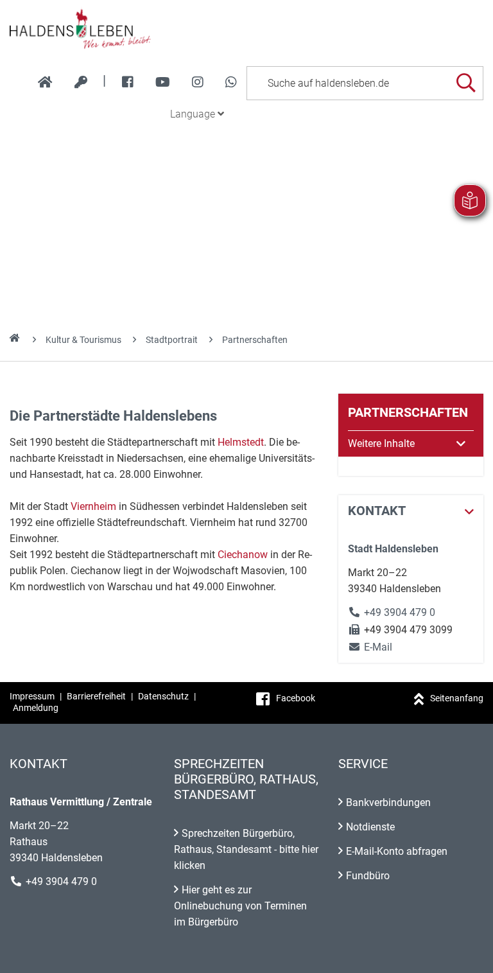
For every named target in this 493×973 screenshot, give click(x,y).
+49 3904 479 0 (399, 612)
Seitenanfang (456, 698)
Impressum (32, 696)
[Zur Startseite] (246, 28)
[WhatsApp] (231, 82)
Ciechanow (243, 554)
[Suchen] (465, 83)
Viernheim (93, 506)
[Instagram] (197, 82)
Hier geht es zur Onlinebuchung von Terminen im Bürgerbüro (240, 906)
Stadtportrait (172, 340)
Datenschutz (163, 696)
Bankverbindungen (388, 802)
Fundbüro (368, 876)
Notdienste (370, 827)
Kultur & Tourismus (83, 340)
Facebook (295, 698)
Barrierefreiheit (96, 696)
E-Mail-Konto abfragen (396, 851)
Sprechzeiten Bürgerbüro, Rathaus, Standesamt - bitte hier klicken (246, 849)
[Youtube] (163, 82)
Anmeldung (35, 708)
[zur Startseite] (45, 82)
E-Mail (370, 647)
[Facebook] (127, 82)
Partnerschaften (255, 340)
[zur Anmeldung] (81, 82)
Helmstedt (241, 442)
